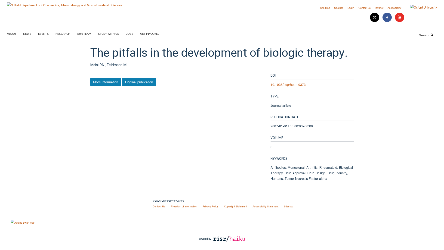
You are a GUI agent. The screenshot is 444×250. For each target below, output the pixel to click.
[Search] (432, 34)
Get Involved (150, 33)
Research (63, 33)
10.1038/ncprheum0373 (288, 84)
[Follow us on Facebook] (387, 17)
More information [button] (105, 82)
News (27, 33)
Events (43, 33)
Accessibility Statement (265, 206)
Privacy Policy (211, 206)
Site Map (325, 7)
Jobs (129, 33)
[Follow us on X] (375, 17)
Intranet (379, 7)
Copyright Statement (235, 206)
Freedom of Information (184, 206)
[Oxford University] (420, 7)
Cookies (338, 7)
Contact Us (159, 206)
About (11, 33)
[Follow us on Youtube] (399, 17)
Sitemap (288, 206)
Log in (351, 7)
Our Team (84, 33)
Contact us (364, 7)
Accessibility (394, 7)
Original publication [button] (139, 82)
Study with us (108, 33)
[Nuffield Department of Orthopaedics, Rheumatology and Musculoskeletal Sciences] (64, 3)
